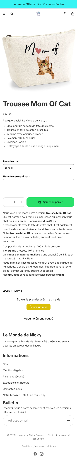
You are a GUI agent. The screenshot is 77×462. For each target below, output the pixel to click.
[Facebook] (35, 454)
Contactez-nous (12, 388)
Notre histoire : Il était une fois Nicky (24, 395)
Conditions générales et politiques (38, 446)
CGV (5, 364)
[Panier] (73, 14)
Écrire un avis (38, 307)
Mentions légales (13, 370)
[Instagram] (42, 454)
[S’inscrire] (69, 420)
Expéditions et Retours (16, 382)
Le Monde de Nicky (25, 435)
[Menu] (4, 14)
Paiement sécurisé (13, 376)
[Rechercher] (12, 14)
